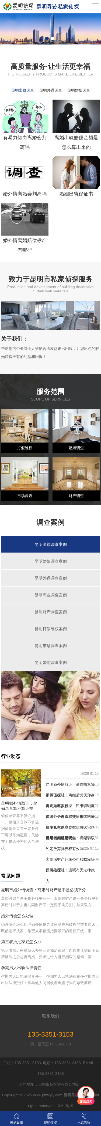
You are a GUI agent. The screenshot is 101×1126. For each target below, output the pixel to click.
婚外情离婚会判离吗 (25, 194)
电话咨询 (84, 1123)
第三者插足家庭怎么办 (21, 941)
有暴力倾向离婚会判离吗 (25, 142)
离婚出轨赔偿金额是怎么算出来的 (76, 142)
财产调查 (76, 496)
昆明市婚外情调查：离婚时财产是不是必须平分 (43, 889)
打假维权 (24, 448)
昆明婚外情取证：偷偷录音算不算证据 (19, 806)
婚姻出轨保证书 (76, 194)
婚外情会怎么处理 (17, 915)
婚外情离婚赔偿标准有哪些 (25, 245)
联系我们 (50, 1016)
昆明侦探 (50, 1123)
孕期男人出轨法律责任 (21, 967)
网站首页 (16, 1123)
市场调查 (24, 496)
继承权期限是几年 (61, 838)
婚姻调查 (76, 448)
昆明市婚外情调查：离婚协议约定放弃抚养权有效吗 (70, 843)
